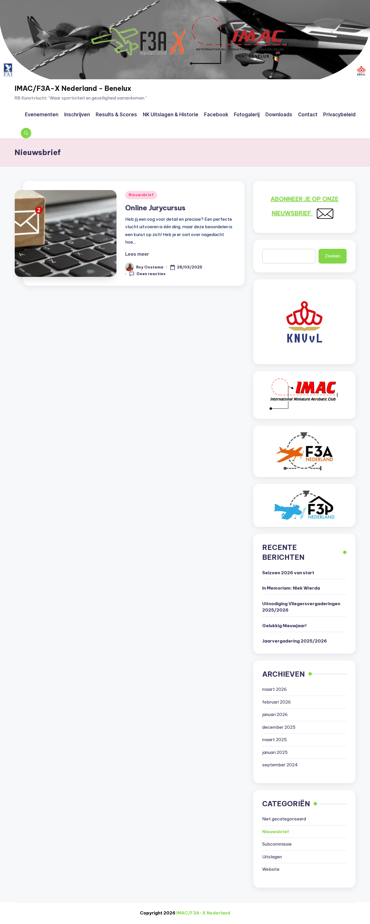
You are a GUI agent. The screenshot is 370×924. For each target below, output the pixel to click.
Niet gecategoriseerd (284, 819)
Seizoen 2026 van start (288, 572)
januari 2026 (275, 714)
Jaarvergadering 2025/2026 (294, 641)
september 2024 (280, 764)
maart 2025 (274, 739)
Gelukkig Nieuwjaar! (284, 625)
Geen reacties (151, 273)
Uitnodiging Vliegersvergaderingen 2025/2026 (301, 607)
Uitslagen (272, 856)
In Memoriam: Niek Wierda (291, 588)
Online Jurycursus (155, 207)
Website (271, 869)
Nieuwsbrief (141, 195)
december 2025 (278, 727)
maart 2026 (274, 689)
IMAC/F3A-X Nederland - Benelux (72, 88)
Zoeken (332, 256)
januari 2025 (275, 752)
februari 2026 (276, 702)
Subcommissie (277, 844)
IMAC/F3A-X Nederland (203, 913)
